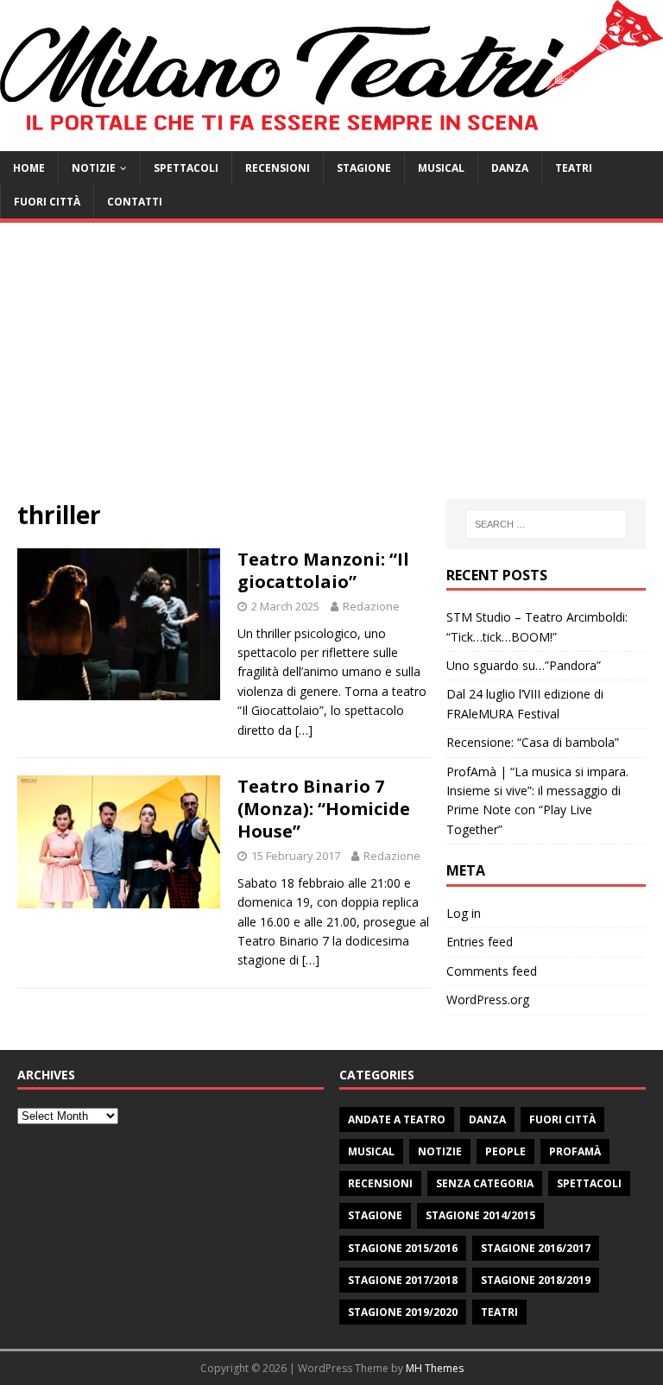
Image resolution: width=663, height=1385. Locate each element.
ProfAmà (575, 1151)
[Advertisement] (331, 369)
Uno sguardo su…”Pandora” (523, 665)
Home (29, 168)
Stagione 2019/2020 (403, 1312)
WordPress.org (487, 999)
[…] (304, 730)
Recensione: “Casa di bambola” (532, 742)
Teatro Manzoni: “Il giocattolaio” (323, 570)
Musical (441, 168)
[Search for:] (546, 524)
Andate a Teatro (396, 1119)
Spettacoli (186, 168)
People (505, 1151)
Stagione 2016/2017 (535, 1248)
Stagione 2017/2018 (403, 1280)
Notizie (94, 168)
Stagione (364, 168)
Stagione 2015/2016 (403, 1248)
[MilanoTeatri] (331, 141)
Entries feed (479, 941)
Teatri (573, 168)
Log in (463, 913)
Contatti (134, 201)
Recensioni (277, 168)
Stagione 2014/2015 (480, 1215)
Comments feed (491, 971)
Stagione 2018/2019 (535, 1280)
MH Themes (435, 1368)
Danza (509, 168)
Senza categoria (485, 1183)
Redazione (371, 606)
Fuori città (47, 201)
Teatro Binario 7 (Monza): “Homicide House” (323, 809)
